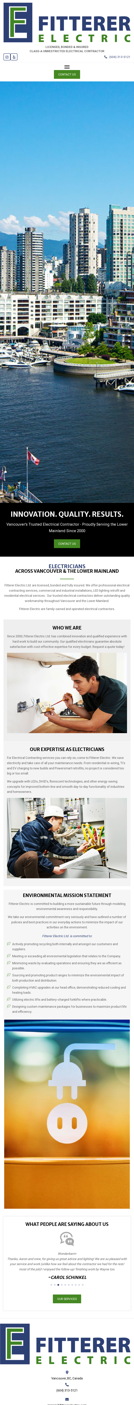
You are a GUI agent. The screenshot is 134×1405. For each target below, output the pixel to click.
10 (83, 1285)
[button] (6, 56)
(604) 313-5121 (67, 1390)
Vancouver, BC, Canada (67, 1378)
